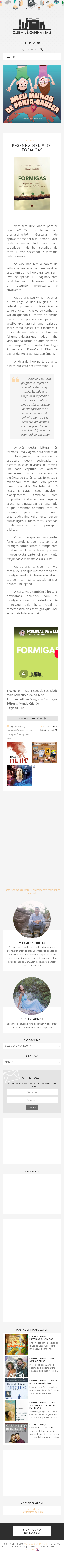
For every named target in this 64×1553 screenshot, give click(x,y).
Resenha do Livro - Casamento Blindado (41, 1426)
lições (13, 734)
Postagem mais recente (16, 889)
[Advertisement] (32, 1141)
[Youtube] (38, 43)
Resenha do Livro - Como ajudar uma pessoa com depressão (42, 1405)
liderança (21, 734)
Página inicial (32, 891)
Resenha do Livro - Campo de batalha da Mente (43, 1382)
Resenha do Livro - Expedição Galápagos (41, 1337)
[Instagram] (34, 43)
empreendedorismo (15, 730)
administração (21, 726)
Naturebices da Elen (32, 1511)
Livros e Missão (32, 1509)
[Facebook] (25, 43)
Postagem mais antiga (48, 889)
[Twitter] (30, 43)
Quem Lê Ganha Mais (35, 1544)
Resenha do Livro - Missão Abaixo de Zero (43, 1359)
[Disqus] (32, 835)
